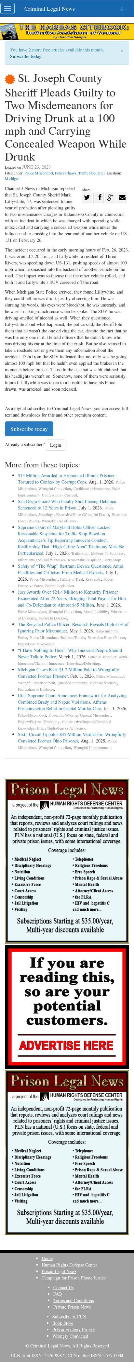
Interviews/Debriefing (83, 663)
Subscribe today (25, 56)
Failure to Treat (71, 579)
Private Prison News (72, 1307)
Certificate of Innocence (92, 488)
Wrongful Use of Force (59, 521)
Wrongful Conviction (54, 488)
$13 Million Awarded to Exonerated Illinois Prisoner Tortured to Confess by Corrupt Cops (66, 478)
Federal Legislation (59, 585)
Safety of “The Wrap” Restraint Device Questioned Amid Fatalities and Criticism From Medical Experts (70, 569)
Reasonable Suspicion (84, 559)
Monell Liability (96, 611)
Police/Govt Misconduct (36, 644)
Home (47, 1258)
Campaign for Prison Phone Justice (74, 1278)
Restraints (93, 579)
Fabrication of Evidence (36, 689)
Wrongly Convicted (70, 1336)
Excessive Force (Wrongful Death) (82, 514)
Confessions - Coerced (59, 495)
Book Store (62, 1323)
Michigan (12, 178)
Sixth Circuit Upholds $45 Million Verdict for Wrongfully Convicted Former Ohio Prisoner (72, 737)
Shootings (46, 514)
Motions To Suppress (107, 553)
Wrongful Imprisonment (36, 682)
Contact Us (63, 1287)
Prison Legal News (59, 1271)
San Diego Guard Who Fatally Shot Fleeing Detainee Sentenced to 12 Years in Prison (67, 504)
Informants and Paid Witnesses (41, 559)
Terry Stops (113, 559)
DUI (101, 172)
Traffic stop (87, 172)
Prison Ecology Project (73, 1329)
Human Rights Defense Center (69, 1265)
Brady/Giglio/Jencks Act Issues (61, 728)
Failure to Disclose (53, 618)
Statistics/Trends (72, 637)
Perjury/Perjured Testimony (39, 721)
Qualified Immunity (72, 682)
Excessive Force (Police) (106, 637)
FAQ (57, 1294)
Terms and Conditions (73, 1300)
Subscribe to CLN (69, 1316)
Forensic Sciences (103, 682)
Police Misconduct (38, 172)
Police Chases (65, 172)
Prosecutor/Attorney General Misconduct (79, 715)
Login (55, 445)
